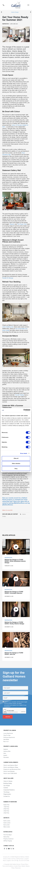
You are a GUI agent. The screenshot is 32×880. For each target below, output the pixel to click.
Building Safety (7, 783)
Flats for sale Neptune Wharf (10, 765)
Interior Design (15, 12)
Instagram (6, 848)
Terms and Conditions (7, 866)
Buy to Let (5, 741)
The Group (6, 792)
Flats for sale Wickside (9, 771)
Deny (16, 468)
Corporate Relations (9, 790)
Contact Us (6, 796)
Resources (18, 868)
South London (6, 823)
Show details (23, 453)
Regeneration (7, 794)
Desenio (12, 224)
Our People (6, 785)
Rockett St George (7, 278)
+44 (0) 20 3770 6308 (3, 5)
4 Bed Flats (6, 813)
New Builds (6, 739)
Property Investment (8, 839)
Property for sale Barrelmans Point (11, 769)
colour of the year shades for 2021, (15, 126)
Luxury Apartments (8, 733)
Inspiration (5, 24)
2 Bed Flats (6, 809)
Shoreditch (6, 757)
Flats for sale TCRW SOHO (10, 773)
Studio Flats (6, 804)
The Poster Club (22, 224)
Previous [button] (1, 12)
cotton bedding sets (7, 327)
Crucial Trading (19, 395)
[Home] (16, 5)
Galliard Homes (16, 864)
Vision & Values (7, 781)
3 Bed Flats (6, 811)
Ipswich (5, 755)
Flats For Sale (6, 735)
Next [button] (30, 12)
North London (6, 820)
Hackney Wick (6, 751)
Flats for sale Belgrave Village (10, 767)
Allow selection (16, 463)
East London (6, 825)
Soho (4, 753)
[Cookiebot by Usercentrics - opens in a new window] (23, 410)
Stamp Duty (6, 837)
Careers (5, 788)
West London (6, 827)
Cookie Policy (17, 866)
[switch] (28, 437)
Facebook (4, 848)
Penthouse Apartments (9, 737)
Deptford (5, 749)
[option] (15, 12)
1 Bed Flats (6, 807)
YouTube (9, 848)
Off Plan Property (7, 841)
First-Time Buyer (7, 834)
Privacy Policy (24, 864)
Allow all (16, 458)
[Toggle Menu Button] (28, 5)
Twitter (11, 848)
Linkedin (13, 848)
